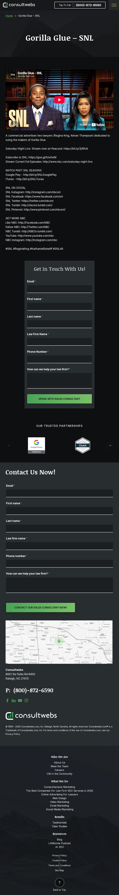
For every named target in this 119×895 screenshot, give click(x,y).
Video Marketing (59, 801)
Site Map (59, 870)
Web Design (59, 798)
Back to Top (59, 889)
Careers (59, 770)
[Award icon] (36, 438)
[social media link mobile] (7, 700)
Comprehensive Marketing (59, 786)
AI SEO (59, 847)
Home (9, 15)
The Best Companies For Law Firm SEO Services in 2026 (59, 790)
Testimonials (59, 822)
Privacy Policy (59, 855)
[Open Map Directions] (59, 622)
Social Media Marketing (59, 809)
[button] (110, 445)
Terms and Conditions (59, 865)
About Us (59, 762)
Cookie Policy (59, 860)
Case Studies (59, 826)
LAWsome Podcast (59, 843)
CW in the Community (59, 773)
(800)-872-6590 (80, 5)
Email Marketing (59, 805)
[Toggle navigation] (114, 5)
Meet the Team (59, 766)
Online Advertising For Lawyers (59, 794)
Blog (59, 839)
